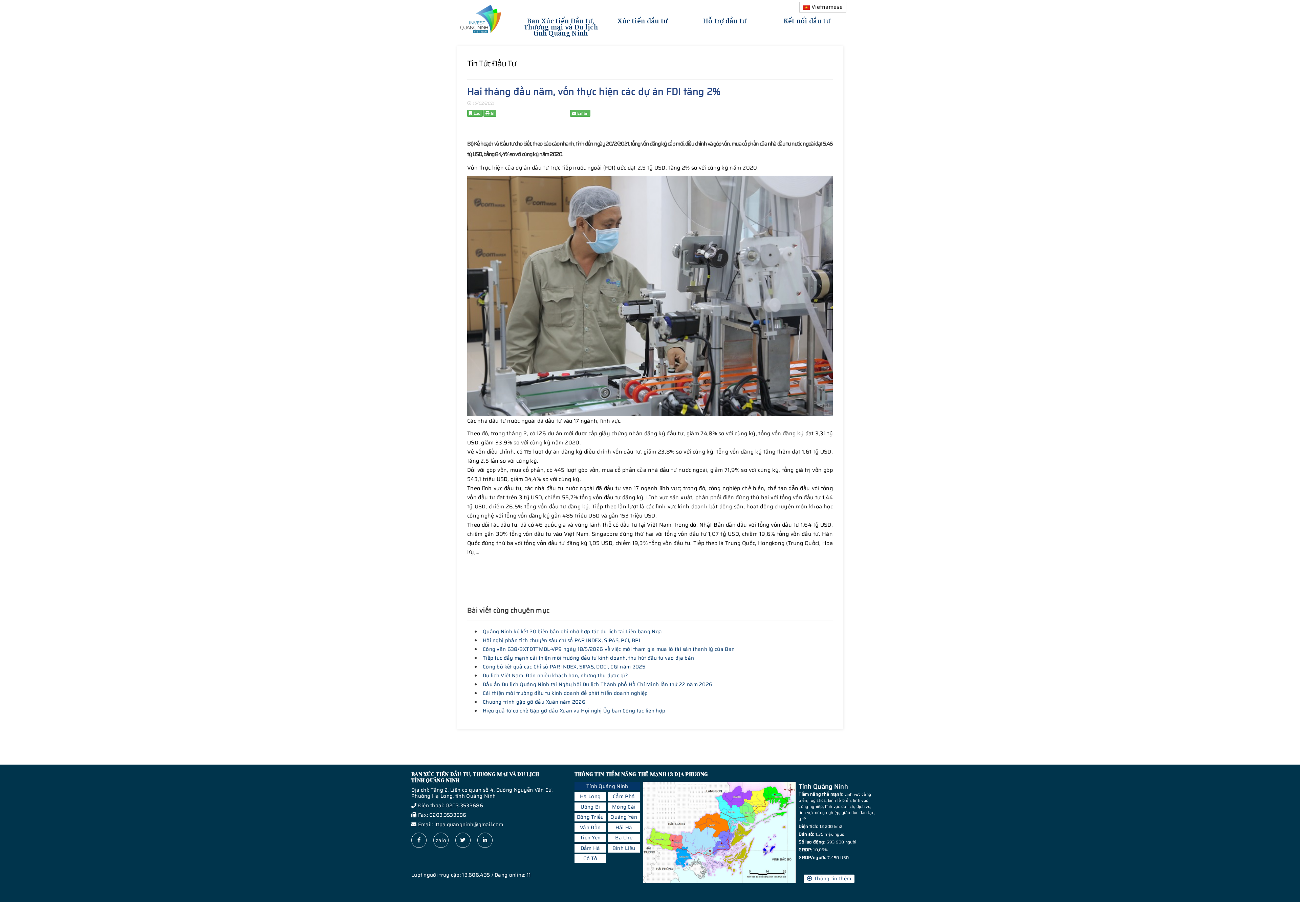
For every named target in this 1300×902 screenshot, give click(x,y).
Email (582, 113)
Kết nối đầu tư (807, 20)
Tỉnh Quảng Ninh (607, 786)
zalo (441, 840)
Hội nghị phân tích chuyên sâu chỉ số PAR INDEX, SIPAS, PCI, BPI (561, 640)
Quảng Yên (623, 817)
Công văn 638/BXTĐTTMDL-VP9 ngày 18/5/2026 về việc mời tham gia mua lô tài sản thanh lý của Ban (609, 649)
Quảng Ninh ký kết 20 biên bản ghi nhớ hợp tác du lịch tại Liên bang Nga (572, 632)
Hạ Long (590, 796)
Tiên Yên (590, 838)
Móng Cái (623, 807)
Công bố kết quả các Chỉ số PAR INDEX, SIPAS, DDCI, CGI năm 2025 (564, 667)
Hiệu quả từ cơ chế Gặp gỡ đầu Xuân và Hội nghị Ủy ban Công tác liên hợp (574, 711)
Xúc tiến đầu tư (643, 20)
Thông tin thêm (831, 879)
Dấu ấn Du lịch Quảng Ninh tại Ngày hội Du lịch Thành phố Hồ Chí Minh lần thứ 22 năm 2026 (597, 684)
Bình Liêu (623, 848)
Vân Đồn (590, 827)
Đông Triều (590, 817)
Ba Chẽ (623, 838)
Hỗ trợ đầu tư (725, 20)
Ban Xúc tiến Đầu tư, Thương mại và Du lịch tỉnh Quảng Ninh (561, 26)
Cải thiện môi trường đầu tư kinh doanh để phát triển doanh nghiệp (565, 693)
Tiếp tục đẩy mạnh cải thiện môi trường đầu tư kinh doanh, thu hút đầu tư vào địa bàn (588, 658)
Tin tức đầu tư (491, 63)
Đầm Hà (590, 848)
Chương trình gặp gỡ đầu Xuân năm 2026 (534, 702)
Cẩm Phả (624, 796)
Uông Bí (590, 807)
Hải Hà (623, 827)
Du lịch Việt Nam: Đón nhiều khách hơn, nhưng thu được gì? (555, 676)
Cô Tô (590, 858)
